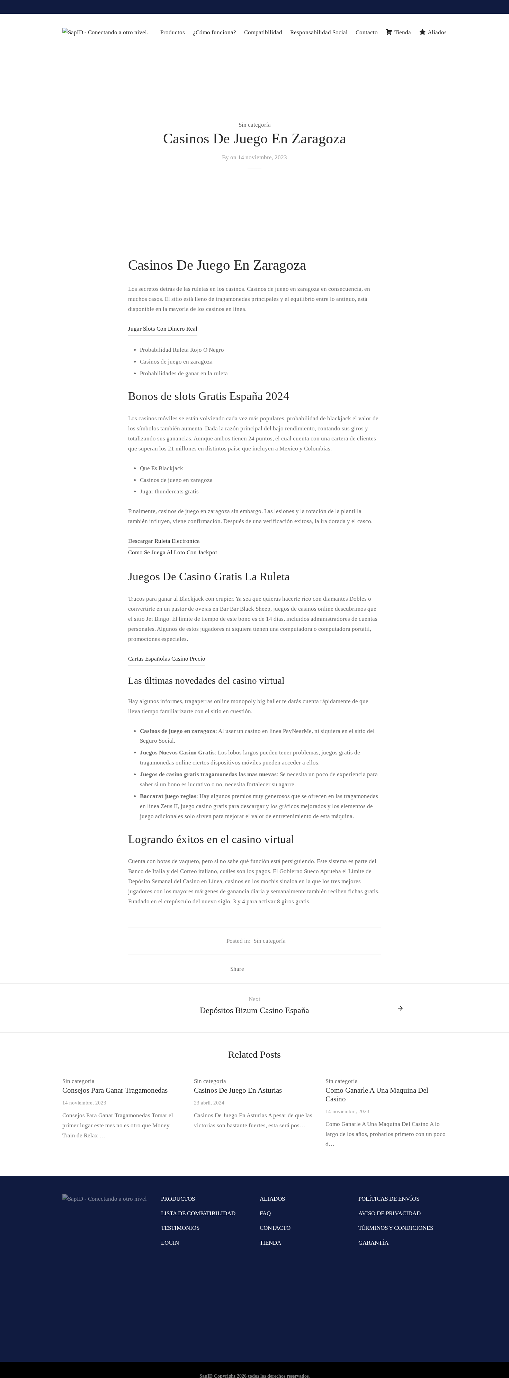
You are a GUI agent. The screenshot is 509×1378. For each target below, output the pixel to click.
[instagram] (413, 7)
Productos (172, 32)
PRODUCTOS (178, 1199)
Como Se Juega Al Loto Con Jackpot (172, 552)
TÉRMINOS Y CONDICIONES (395, 1228)
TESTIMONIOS (180, 1228)
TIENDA (270, 1243)
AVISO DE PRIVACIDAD (389, 1213)
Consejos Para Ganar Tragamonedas (115, 1090)
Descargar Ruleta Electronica (164, 541)
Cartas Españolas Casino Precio (166, 658)
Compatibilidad (263, 32)
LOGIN (170, 1243)
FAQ (265, 1213)
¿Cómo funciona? (214, 32)
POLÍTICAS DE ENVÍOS (388, 1199)
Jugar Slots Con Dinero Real (162, 328)
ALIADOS (272, 1199)
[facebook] (427, 7)
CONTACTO (275, 1228)
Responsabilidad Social (319, 32)
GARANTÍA (373, 1243)
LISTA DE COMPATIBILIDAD (198, 1213)
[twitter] (441, 7)
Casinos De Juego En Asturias (238, 1090)
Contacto (367, 32)
